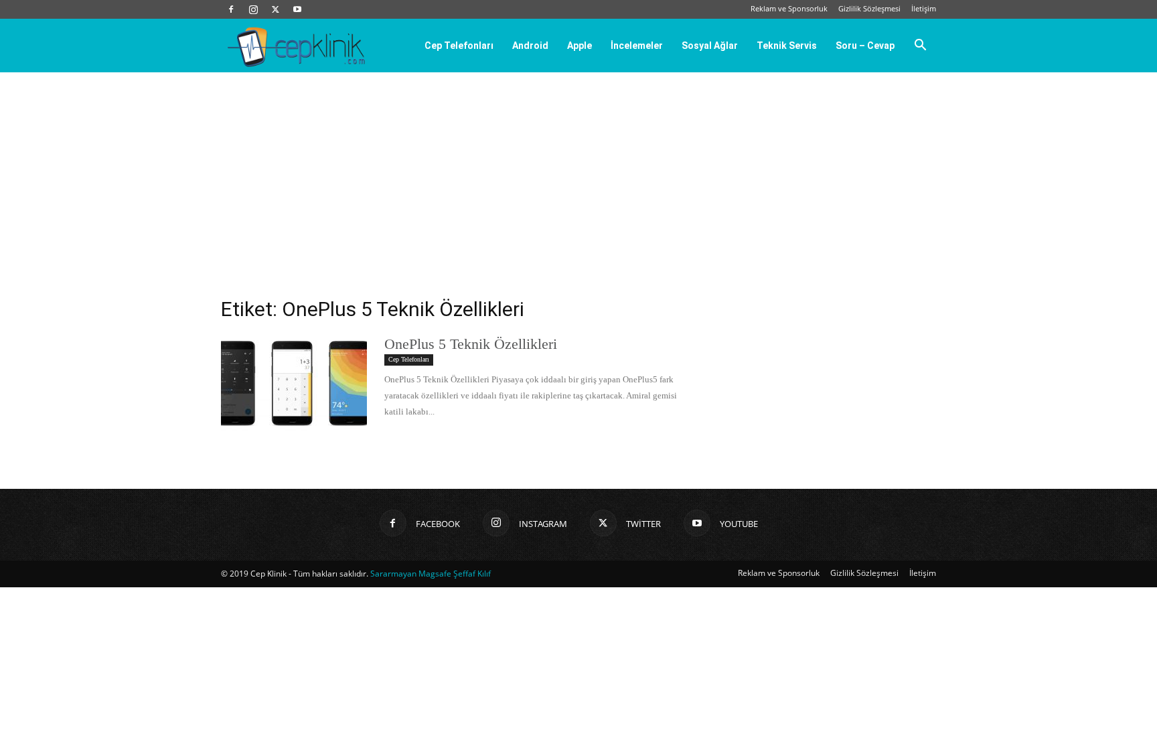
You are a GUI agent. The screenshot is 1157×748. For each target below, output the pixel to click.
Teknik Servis (787, 45)
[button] (920, 46)
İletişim (923, 8)
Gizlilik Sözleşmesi (869, 8)
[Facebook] (231, 9)
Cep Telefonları (459, 45)
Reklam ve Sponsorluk (789, 8)
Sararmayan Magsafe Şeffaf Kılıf (430, 573)
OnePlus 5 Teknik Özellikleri (470, 343)
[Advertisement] (578, 173)
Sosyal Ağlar (710, 45)
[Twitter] (275, 9)
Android (530, 45)
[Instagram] (253, 9)
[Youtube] (297, 9)
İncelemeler (637, 45)
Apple (579, 45)
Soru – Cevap (865, 45)
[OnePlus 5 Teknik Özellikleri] (294, 385)
